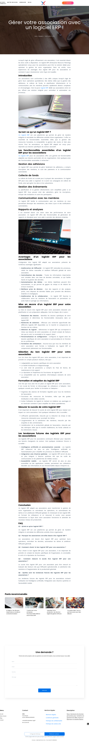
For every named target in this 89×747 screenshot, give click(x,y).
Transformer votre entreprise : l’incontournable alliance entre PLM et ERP (33, 613)
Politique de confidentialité (54, 721)
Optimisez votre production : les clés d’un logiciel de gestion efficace (54, 612)
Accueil (2, 2)
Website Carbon (54, 734)
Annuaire (22, 2)
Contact (3, 3)
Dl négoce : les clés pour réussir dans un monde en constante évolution (13, 612)
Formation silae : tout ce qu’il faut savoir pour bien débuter (74, 612)
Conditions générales (52, 717)
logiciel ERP (44, 88)
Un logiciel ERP (23, 135)
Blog (29, 2)
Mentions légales (51, 714)
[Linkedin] (88, 724)
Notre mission (12, 2)
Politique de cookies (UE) (53, 724)
